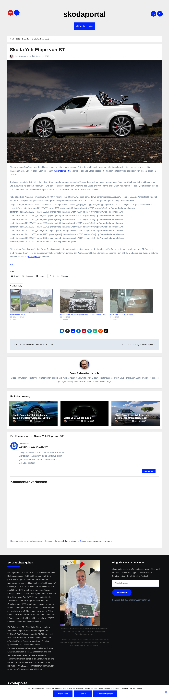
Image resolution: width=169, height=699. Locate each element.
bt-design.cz (34, 257)
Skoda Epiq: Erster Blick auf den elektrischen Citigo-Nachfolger (132, 416)
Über (91, 26)
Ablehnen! (82, 694)
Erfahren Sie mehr (105, 694)
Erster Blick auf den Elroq (77, 418)
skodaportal (84, 14)
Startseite (80, 26)
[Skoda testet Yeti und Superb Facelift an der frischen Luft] (84, 301)
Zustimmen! (63, 694)
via (11, 264)
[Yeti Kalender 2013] (34, 301)
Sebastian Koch (25, 56)
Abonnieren (122, 592)
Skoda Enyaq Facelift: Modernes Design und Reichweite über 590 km (31, 416)
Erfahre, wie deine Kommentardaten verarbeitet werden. (87, 541)
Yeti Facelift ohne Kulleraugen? (122, 314)
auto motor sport (61, 171)
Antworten (149, 471)
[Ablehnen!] (166, 692)
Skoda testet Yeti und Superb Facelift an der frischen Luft (82, 314)
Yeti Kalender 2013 (17, 314)
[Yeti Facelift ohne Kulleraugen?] (134, 301)
